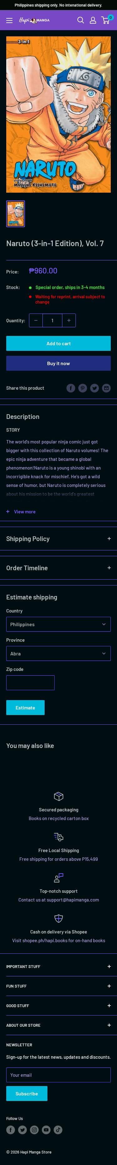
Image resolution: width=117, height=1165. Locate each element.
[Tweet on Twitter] (94, 387)
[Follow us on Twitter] (22, 1130)
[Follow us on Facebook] (10, 1130)
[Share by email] (106, 387)
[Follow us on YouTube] (46, 1130)
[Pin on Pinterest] (82, 387)
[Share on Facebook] (70, 387)
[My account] (93, 20)
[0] (106, 20)
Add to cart (58, 343)
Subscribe (27, 1093)
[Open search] (80, 20)
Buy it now (58, 363)
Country (14, 610)
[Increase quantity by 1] (69, 320)
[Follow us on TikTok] (58, 1130)
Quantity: (15, 320)
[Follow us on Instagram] (34, 1130)
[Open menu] (9, 20)
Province (15, 640)
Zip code (14, 669)
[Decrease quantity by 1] (35, 320)
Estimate (25, 707)
